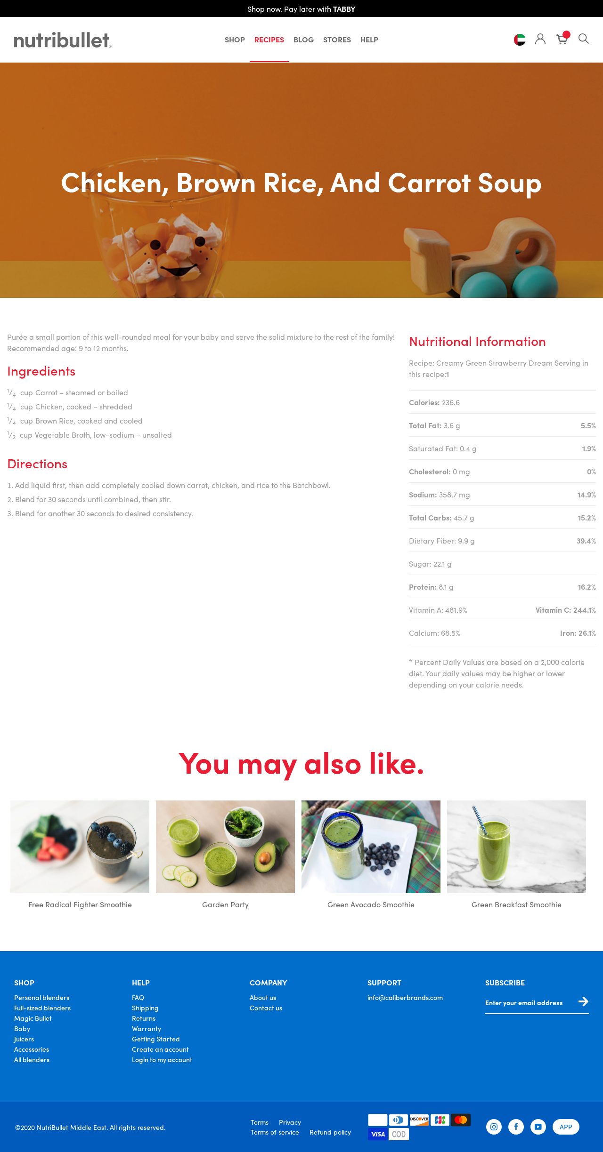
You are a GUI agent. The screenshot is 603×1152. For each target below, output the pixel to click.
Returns (143, 1018)
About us (263, 997)
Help (369, 39)
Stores (337, 39)
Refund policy (330, 1131)
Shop (235, 39)
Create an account (160, 1049)
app (566, 1126)
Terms (260, 1122)
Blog (303, 39)
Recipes (269, 39)
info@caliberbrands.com (405, 997)
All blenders (31, 1059)
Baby (22, 1028)
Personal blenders (41, 997)
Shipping (145, 1007)
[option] (80, 857)
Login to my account (162, 1059)
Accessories (31, 1049)
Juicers (24, 1038)
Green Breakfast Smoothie (517, 904)
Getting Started (156, 1038)
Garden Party (225, 904)
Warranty (146, 1028)
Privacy (290, 1122)
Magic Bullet (33, 1018)
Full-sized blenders (42, 1007)
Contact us (266, 1007)
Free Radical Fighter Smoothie (80, 904)
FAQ (138, 997)
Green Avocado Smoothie (371, 904)
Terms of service (275, 1131)
